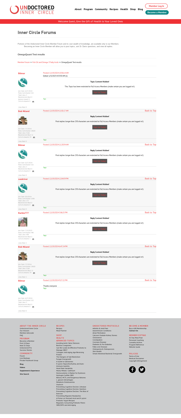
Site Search (24, 374)
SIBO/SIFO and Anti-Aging (66, 405)
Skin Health (97, 351)
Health (124, 9)
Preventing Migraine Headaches (68, 396)
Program (88, 9)
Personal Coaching (136, 340)
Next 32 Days (25, 345)
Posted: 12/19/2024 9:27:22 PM (55, 280)
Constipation (97, 340)
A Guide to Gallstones (64, 361)
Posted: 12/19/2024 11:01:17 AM (55, 111)
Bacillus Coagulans (63, 345)
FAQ (21, 335)
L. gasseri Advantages (64, 380)
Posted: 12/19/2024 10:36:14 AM (56, 73)
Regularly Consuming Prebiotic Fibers (70, 403)
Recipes (114, 9)
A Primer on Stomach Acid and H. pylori (71, 398)
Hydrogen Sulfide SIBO (65, 375)
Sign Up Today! (99, 92)
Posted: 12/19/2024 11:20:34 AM (56, 144)
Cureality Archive (135, 342)
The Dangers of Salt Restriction (68, 357)
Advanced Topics (65, 340)
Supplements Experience (30, 371)
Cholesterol (97, 337)
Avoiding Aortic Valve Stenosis (67, 343)
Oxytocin (59, 384)
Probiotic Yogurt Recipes (65, 400)
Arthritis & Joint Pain (100, 328)
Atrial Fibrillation (99, 333)
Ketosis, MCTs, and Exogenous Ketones (71, 377)
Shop (133, 9)
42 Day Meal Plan (136, 338)
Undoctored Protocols (106, 326)
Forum (22, 356)
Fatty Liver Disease (100, 347)
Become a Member (157, 12)
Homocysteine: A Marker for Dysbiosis (70, 373)
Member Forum (24, 62)
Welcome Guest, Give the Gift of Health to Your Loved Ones (90, 21)
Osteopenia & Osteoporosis (103, 349)
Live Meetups (25, 358)
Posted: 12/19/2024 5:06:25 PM (55, 212)
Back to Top (150, 110)
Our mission (24, 331)
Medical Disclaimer (136, 358)
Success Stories (26, 350)
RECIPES (60, 326)
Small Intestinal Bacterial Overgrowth (107, 354)
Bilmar (21, 73)
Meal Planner (61, 331)
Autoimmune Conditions (102, 331)
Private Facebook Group (29, 360)
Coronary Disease (99, 342)
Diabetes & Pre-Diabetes (102, 344)
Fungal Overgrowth (63, 359)
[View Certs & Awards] (33, 101)
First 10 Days (25, 343)
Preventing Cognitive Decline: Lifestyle (71, 387)
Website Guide (134, 347)
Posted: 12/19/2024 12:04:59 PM (55, 178)
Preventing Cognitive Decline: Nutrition (71, 389)
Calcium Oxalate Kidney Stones (105, 335)
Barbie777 (23, 212)
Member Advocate (27, 333)
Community (101, 9)
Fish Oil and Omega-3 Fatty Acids (46, 62)
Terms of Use (134, 356)
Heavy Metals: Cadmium (65, 371)
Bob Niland (23, 111)
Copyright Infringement (138, 361)
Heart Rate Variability (64, 368)
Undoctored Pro (26, 348)
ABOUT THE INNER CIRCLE (33, 326)
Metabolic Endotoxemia (65, 382)
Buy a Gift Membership (137, 328)
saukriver (23, 179)
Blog (140, 9)
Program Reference (136, 345)
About (78, 9)
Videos (22, 367)
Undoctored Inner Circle (29, 328)
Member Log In (156, 6)
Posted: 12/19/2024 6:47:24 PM (55, 246)
